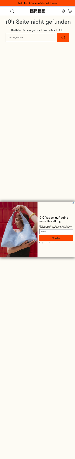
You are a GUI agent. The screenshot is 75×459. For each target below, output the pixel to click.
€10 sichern (56, 237)
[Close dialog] (73, 203)
